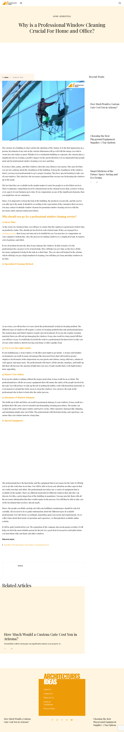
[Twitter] (67, 720)
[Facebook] (74, 77)
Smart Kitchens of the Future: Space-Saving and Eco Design (104, 174)
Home (55, 16)
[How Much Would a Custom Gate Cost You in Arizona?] (40, 610)
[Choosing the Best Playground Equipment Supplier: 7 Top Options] (105, 122)
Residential (65, 16)
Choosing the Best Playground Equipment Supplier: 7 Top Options (102, 139)
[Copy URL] (70, 77)
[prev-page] (5, 649)
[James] (10, 570)
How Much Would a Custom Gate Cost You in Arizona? (40, 636)
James (6, 77)
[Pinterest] (78, 77)
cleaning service (9, 233)
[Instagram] (57, 720)
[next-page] (11, 649)
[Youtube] (72, 720)
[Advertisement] (62, 60)
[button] (118, 3)
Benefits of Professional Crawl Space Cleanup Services (26, 545)
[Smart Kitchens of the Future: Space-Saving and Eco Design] (105, 158)
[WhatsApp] (83, 77)
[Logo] (10, 3)
